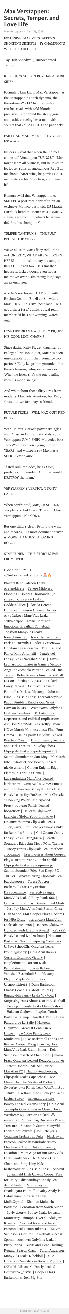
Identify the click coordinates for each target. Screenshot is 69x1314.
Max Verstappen (13, 31)
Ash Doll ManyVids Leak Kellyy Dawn (32, 724)
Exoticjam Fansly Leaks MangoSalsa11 (35, 1006)
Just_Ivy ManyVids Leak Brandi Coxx (34, 908)
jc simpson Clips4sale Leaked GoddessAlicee (30, 599)
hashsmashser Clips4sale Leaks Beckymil (34, 1169)
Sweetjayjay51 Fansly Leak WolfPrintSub (34, 1087)
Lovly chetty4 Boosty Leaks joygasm (33, 1212)
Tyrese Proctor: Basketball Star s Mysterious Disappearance (28, 886)
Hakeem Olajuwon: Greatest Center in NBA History (30, 1027)
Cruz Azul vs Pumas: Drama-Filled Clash (34, 903)
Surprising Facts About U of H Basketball (34, 1001)
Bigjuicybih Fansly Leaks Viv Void (29, 995)
